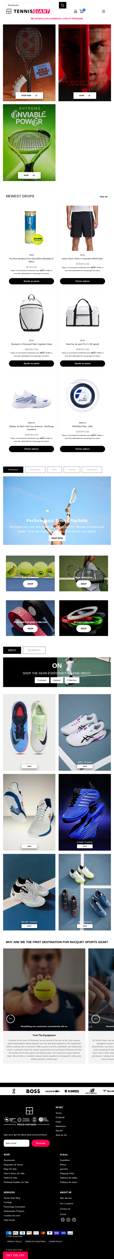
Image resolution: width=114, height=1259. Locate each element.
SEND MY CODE (57, 664)
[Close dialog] (111, 600)
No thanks (57, 670)
